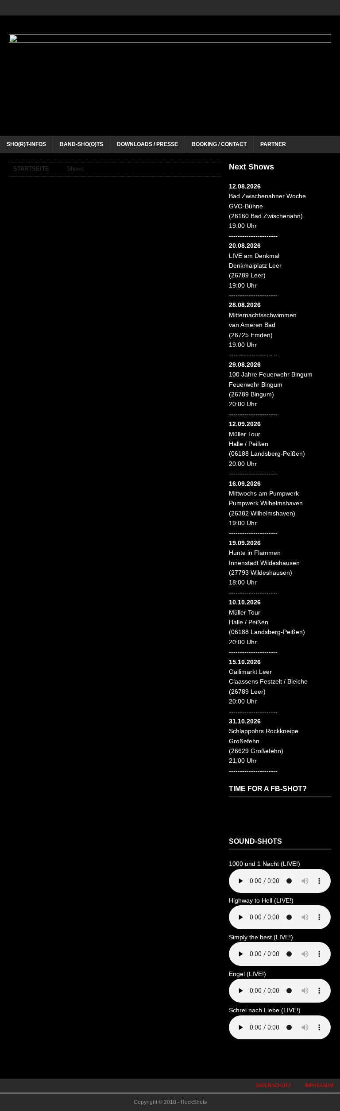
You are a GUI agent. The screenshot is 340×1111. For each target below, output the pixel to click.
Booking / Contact (219, 144)
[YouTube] (317, 7)
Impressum (319, 1085)
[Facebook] (286, 7)
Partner (273, 144)
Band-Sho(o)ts (81, 144)
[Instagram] (301, 7)
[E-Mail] (332, 7)
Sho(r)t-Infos (26, 144)
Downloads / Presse (147, 144)
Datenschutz (273, 1085)
